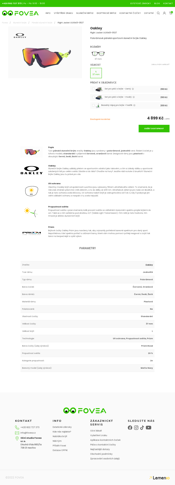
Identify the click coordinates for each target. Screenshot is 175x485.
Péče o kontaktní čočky (103, 444)
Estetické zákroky (62, 427)
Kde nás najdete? (62, 431)
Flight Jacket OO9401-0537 (71, 22)
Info (48, 13)
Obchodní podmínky (101, 454)
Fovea (5, 22)
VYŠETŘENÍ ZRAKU (63, 13)
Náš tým (57, 441)
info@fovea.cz (28, 432)
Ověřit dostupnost (154, 128)
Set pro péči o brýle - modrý (118, 97)
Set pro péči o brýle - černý (118, 88)
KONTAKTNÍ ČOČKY (130, 13)
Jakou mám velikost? (160, 64)
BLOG (157, 3)
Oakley (149, 264)
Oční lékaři (96, 430)
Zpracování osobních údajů (105, 458)
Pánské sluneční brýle (42, 22)
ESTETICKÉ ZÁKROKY (140, 3)
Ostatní (149, 13)
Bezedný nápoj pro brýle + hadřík (117, 105)
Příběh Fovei (59, 445)
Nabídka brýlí (60, 436)
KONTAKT (168, 3)
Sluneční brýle (20, 22)
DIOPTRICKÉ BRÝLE (106, 13)
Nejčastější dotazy (100, 449)
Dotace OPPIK (60, 450)
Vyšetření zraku (98, 435)
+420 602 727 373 (12, 3)
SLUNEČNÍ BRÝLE (85, 13)
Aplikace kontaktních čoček (105, 440)
